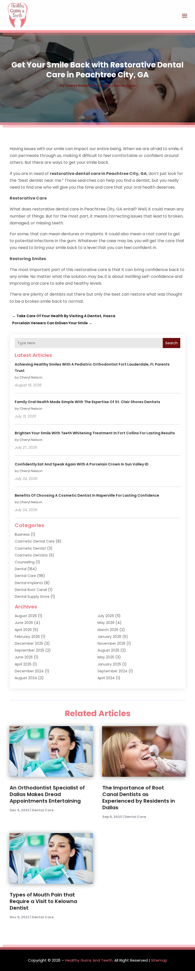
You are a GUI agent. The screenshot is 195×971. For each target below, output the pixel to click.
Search (171, 343)
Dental (20, 568)
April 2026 (23, 629)
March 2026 (108, 629)
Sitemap (159, 960)
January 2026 (109, 636)
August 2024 (26, 677)
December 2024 (29, 671)
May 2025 (106, 657)
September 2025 (29, 650)
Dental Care (124, 85)
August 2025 (108, 650)
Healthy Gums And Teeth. (89, 960)
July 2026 (106, 615)
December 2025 (29, 643)
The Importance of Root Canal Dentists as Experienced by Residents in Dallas (138, 797)
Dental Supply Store (32, 596)
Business (22, 534)
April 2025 (23, 664)
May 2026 (106, 622)
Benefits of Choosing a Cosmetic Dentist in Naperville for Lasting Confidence (87, 495)
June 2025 (24, 657)
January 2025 (109, 664)
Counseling (25, 562)
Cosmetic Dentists (31, 555)
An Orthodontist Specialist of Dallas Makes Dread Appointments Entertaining (47, 794)
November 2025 (111, 643)
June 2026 (24, 622)
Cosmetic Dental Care (35, 541)
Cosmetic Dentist (30, 548)
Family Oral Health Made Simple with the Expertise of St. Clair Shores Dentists (87, 401)
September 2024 (112, 671)
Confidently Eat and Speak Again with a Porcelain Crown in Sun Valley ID (82, 464)
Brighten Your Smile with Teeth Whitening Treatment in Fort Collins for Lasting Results (95, 433)
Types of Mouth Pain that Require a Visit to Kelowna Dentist (43, 901)
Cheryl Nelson (77, 85)
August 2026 (26, 615)
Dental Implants (29, 582)
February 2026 (27, 636)
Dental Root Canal (31, 589)
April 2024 (106, 677)
